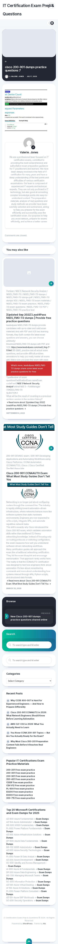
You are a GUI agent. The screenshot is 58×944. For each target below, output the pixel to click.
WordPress (28, 923)
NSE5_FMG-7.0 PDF (37, 306)
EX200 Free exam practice (19, 792)
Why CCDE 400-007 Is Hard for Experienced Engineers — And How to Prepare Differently (25, 703)
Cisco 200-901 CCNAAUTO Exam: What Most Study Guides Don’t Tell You (28, 476)
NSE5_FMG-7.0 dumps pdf (19, 297)
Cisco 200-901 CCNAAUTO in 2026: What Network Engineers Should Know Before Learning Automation (26, 715)
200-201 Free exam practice (20, 770)
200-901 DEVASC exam (17, 455)
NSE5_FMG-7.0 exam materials (34, 300)
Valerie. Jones (16, 76)
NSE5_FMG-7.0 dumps (34, 294)
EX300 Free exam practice (19, 795)
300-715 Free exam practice (20, 798)
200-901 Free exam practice (20, 776)
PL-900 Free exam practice (20, 788)
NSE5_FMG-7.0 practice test (20, 310)
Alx (44, 923)
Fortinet (10, 291)
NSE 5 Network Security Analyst (30, 291)
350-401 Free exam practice (20, 779)
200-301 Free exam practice (20, 773)
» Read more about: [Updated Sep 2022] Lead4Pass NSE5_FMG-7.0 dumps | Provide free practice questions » (28, 405)
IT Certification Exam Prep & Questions (28, 9)
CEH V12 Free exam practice (20, 785)
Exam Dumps (42, 819)
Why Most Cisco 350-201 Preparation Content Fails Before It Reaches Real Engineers (27, 744)
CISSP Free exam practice (19, 782)
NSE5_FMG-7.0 (13, 294)
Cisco (24, 465)
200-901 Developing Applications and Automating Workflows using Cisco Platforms (28, 458)
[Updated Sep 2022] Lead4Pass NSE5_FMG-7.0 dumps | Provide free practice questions (28, 318)
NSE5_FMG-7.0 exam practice (21, 303)
